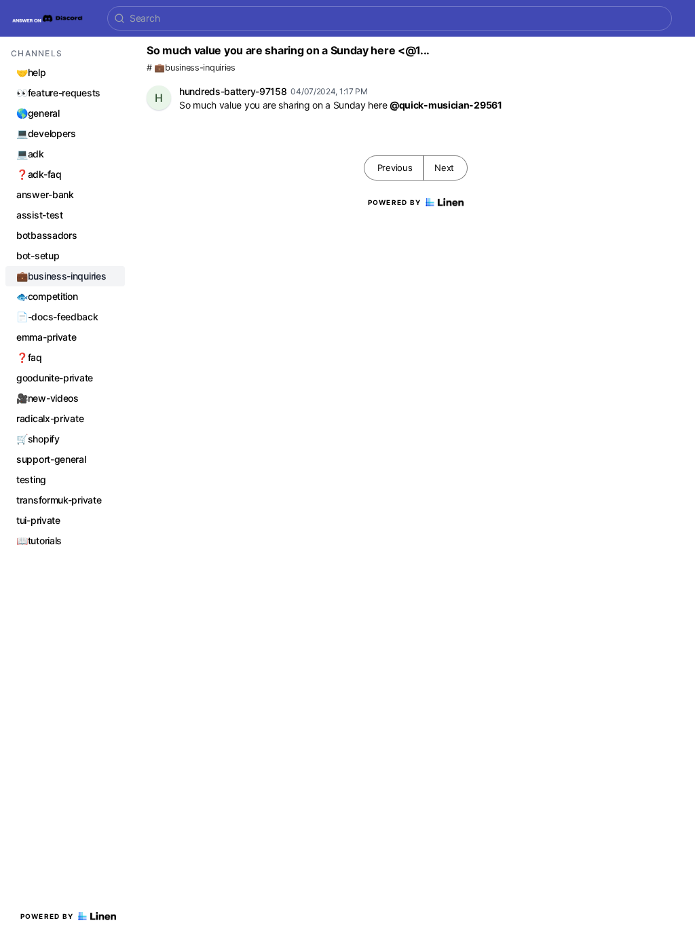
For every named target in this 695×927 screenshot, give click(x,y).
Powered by (47, 916)
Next (444, 167)
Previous (395, 167)
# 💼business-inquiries (191, 67)
